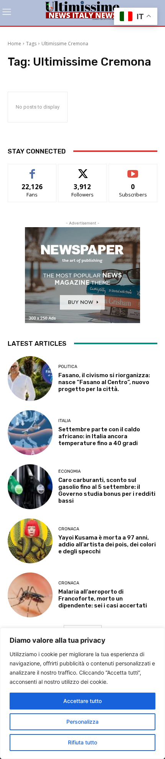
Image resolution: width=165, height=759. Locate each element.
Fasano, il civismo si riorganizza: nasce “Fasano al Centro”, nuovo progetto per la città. (104, 382)
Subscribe (133, 170)
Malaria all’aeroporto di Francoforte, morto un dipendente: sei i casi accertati (102, 598)
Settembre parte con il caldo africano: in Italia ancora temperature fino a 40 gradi (99, 436)
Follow (83, 170)
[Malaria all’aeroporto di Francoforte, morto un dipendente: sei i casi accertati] (30, 595)
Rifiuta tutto (82, 742)
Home (14, 43)
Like (32, 170)
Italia (64, 421)
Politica (67, 367)
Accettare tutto (82, 701)
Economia (69, 471)
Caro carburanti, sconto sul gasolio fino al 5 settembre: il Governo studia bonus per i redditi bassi (106, 490)
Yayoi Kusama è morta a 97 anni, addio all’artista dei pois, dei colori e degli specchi (107, 544)
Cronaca (68, 529)
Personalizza (82, 721)
